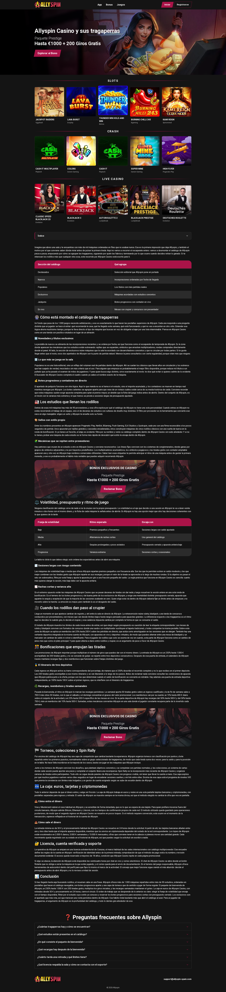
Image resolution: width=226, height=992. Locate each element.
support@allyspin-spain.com (177, 979)
